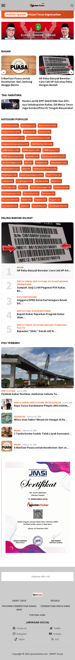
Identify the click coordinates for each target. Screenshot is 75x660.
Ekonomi (32, 156)
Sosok (25, 205)
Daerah (44, 131)
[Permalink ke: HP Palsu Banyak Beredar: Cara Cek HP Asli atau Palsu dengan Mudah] (37, 242)
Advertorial (10, 125)
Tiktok (21, 639)
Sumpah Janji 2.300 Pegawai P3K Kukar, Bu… (41, 289)
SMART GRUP (19, 600)
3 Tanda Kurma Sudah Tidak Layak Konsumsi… (43, 433)
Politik (26, 199)
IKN (28, 162)
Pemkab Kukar (11, 193)
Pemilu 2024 (61, 187)
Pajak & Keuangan (41, 187)
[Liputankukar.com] (37, 5)
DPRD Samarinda (12, 156)
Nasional (42, 181)
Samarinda (9, 205)
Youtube (57, 633)
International (10, 168)
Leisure (7, 181)
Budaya (29, 131)
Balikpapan (28, 125)
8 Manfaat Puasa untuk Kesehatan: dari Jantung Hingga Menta (16, 82)
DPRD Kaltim (10, 150)
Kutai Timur (53, 174)
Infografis (41, 162)
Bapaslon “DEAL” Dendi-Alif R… (36, 331)
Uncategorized (58, 205)
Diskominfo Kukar (38, 137)
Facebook (21, 628)
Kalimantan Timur (44, 168)
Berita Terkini (47, 125)
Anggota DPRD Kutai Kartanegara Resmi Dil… (42, 301)
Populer (40, 199)
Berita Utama (11, 131)
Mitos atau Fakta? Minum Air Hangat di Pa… (40, 419)
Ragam (55, 199)
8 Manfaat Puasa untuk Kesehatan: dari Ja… (41, 447)
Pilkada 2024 (10, 199)
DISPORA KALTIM (42, 144)
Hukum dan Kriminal (53, 156)
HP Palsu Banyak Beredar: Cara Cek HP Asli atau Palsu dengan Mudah (55, 82)
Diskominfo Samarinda (15, 144)
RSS (57, 639)
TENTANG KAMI (37, 615)
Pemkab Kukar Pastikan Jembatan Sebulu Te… (30, 394)
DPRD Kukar (51, 150)
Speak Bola (39, 205)
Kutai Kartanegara (31, 174)
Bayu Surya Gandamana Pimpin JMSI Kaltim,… (42, 405)
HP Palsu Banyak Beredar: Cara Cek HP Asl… (44, 270)
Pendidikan (31, 193)
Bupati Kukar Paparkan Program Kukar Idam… (40, 315)
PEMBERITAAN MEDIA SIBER (55, 606)
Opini (23, 187)
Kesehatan (9, 174)
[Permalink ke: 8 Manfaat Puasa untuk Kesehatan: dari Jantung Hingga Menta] (18, 65)
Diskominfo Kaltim (13, 137)
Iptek (26, 168)
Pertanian (48, 193)
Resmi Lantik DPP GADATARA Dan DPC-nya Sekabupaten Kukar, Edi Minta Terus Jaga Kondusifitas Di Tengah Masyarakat (47, 104)
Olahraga (8, 187)
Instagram (22, 633)
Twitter (57, 628)
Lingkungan (24, 181)
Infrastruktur (59, 162)
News (56, 181)
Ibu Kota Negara (11, 162)
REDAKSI (55, 600)
